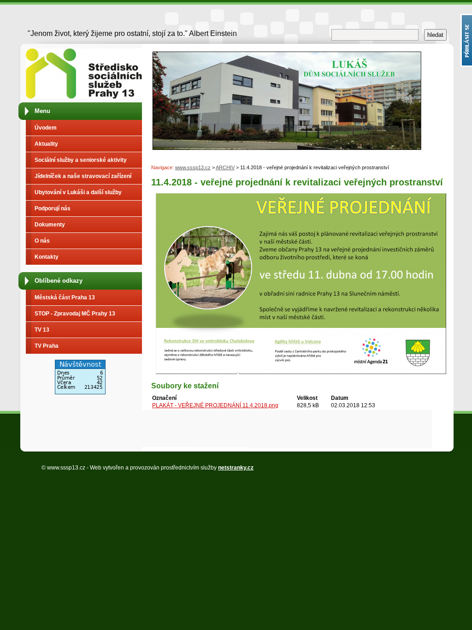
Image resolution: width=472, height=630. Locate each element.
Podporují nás (53, 208)
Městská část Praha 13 (65, 297)
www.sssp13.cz (193, 167)
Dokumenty (50, 224)
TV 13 (42, 330)
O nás (42, 241)
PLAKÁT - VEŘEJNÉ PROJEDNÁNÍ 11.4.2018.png (215, 405)
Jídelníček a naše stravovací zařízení (83, 176)
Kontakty (47, 257)
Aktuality (46, 144)
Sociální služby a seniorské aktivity (81, 160)
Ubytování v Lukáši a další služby (78, 192)
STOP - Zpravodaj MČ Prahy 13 (75, 313)
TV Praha (47, 346)
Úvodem (46, 128)
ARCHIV (225, 167)
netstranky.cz (236, 467)
